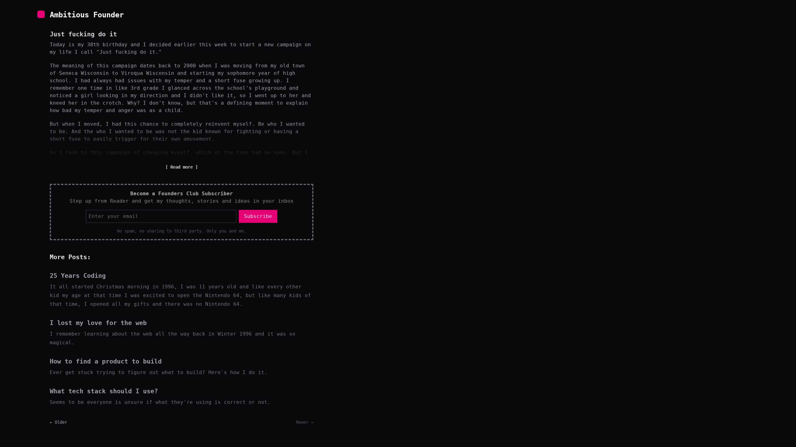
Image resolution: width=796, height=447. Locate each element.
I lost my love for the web (98, 323)
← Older (58, 422)
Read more (181, 167)
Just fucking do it (83, 34)
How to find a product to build (106, 361)
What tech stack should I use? (104, 391)
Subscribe (258, 216)
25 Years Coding (78, 275)
